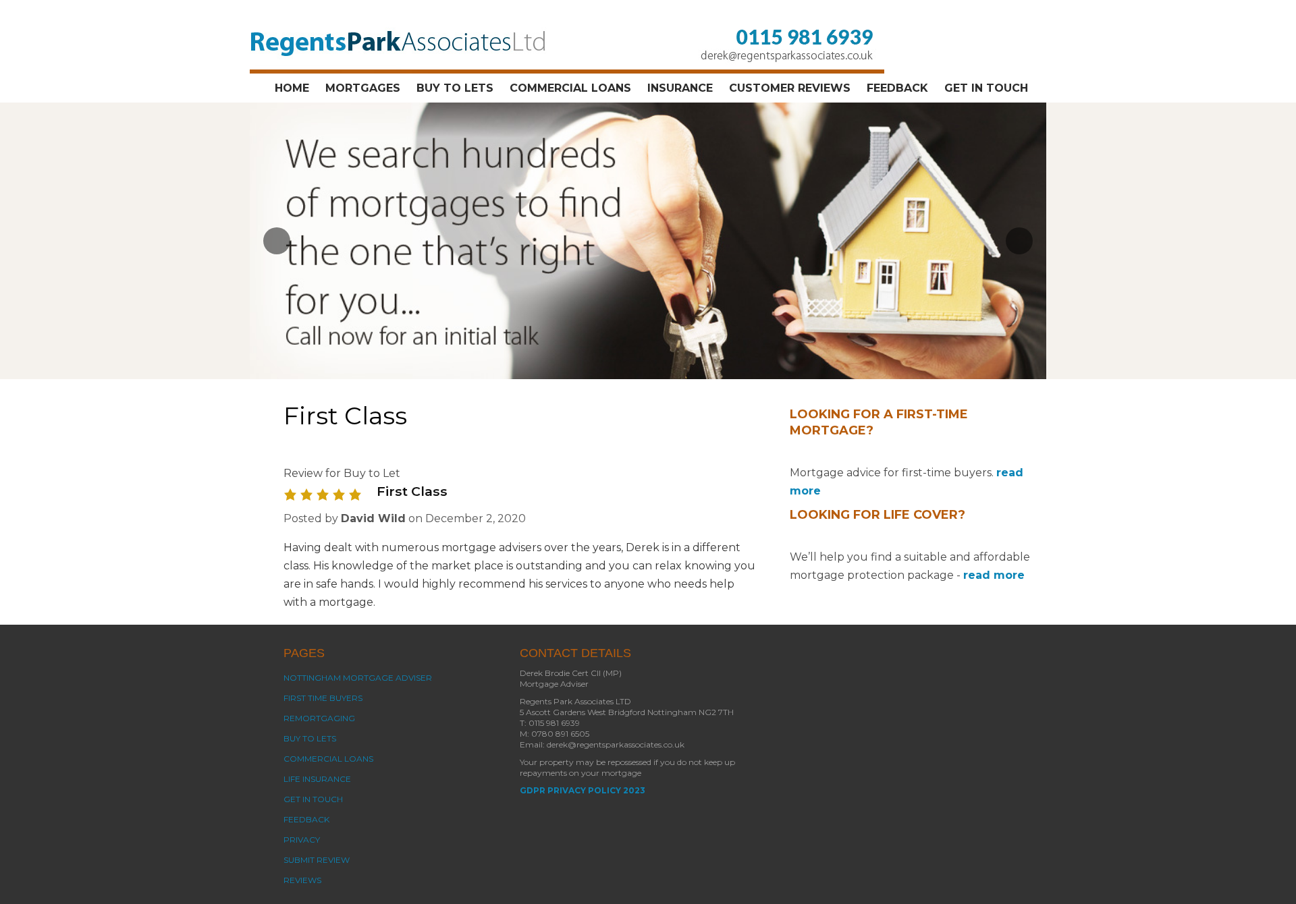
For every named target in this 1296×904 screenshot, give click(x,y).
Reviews (302, 880)
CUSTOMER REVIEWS (789, 88)
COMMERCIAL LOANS (570, 88)
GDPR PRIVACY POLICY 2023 (582, 790)
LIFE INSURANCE (317, 779)
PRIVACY (302, 840)
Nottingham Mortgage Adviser (358, 678)
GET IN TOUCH (986, 88)
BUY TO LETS (454, 88)
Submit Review (317, 860)
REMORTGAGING (319, 718)
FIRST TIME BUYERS (323, 698)
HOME (292, 88)
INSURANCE (680, 88)
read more (994, 575)
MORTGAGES (362, 88)
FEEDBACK (897, 88)
